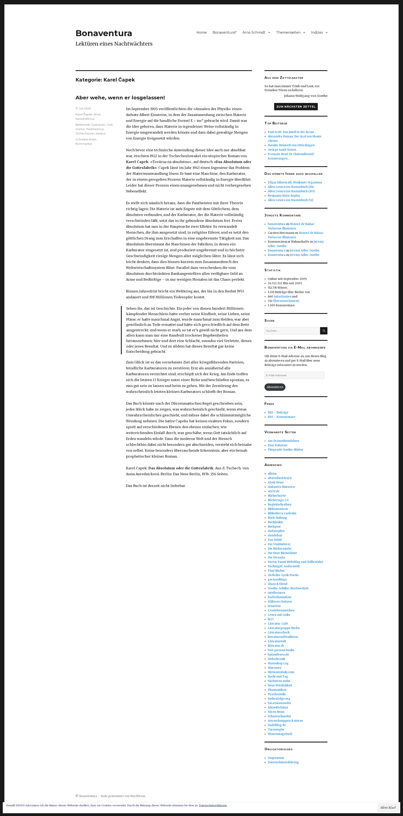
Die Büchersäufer (280, 548)
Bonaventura (104, 33)
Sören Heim (276, 712)
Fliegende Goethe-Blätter (285, 449)
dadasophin (276, 531)
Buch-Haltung (277, 518)
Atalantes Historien (281, 487)
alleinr (272, 473)
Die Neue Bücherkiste (282, 553)
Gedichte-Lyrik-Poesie (283, 575)
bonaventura (276, 224)
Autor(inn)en (282, 296)
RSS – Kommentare (281, 417)
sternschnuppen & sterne (285, 721)
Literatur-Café (278, 623)
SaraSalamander (279, 703)
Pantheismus (95, 129)
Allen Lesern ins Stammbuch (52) (290, 200)
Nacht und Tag (278, 676)
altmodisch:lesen (280, 478)
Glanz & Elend (277, 584)
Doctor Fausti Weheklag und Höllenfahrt (295, 562)
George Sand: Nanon (282, 149)
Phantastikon (277, 690)
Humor (80, 129)
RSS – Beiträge (278, 412)
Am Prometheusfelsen (283, 441)
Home (201, 32)
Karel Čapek (84, 114)
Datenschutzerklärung (283, 762)
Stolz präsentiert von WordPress (123, 796)
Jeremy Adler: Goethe (304, 250)
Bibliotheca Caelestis (282, 513)
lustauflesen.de (278, 654)
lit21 (270, 619)
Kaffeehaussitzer (280, 597)
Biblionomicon (278, 509)
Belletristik (83, 124)
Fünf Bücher (276, 571)
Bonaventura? (225, 32)
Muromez (274, 668)
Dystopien (98, 124)
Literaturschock (279, 632)
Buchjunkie (275, 522)
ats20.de (274, 491)
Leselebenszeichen (281, 610)
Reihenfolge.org (279, 698)
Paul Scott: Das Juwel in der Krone (291, 132)
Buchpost (274, 526)
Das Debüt (275, 540)
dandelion (275, 535)
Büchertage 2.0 (278, 500)
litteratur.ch (276, 646)
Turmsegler (276, 729)
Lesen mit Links (279, 615)
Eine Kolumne (278, 445)
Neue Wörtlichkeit (280, 685)
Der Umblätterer (279, 544)
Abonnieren (275, 387)
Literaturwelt (277, 641)
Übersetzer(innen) (285, 301)
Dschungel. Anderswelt (284, 566)
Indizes (317, 32)
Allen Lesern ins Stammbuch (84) (291, 187)
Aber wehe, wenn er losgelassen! (120, 98)
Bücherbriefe (277, 495)
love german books (281, 650)
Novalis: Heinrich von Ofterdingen (291, 145)
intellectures (276, 593)
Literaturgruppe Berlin (284, 628)
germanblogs (277, 579)
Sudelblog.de (277, 725)
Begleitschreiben (279, 504)
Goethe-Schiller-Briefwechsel (288, 588)
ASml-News (276, 482)
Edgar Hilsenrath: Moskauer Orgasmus (295, 182)
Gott (110, 124)
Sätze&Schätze (278, 707)
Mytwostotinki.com (281, 672)
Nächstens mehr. (279, 681)
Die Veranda (276, 557)
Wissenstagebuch (280, 734)
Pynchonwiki (277, 694)
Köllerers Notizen (280, 601)
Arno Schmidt (254, 32)
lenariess (274, 606)
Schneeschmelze (279, 716)
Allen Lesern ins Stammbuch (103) (291, 191)
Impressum (276, 758)
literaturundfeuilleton (283, 637)
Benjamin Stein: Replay (284, 195)
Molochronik (276, 659)
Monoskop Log (278, 663)
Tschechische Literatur (91, 133)
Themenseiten (288, 32)
